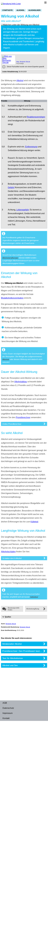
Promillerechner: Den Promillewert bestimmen (24, 651)
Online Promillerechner (11, 424)
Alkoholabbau (20, 382)
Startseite (7, 10)
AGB (5, 703)
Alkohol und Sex (10, 665)
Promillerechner (23, 417)
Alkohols (5, 359)
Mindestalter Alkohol (12, 644)
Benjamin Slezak (11, 623)
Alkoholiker (34, 10)
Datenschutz (8, 708)
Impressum (8, 713)
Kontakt (6, 718)
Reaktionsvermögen (36, 117)
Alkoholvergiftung (32, 609)
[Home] (11, 4)
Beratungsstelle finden (13, 609)
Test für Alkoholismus (12, 658)
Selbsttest (34, 597)
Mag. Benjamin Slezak (23, 61)
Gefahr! (11, 187)
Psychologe (20, 63)
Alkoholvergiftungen (10, 258)
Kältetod (34, 522)
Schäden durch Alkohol (12, 558)
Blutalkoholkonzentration (12, 298)
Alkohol (21, 10)
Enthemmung (31, 147)
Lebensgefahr (22, 210)
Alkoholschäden (8, 552)
